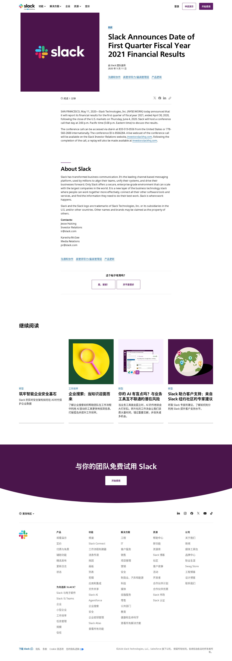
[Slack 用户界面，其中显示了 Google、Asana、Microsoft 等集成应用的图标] (140, 361)
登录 (176, 6)
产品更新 (157, 77)
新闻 (110, 27)
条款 (45, 648)
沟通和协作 (114, 77)
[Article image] (41, 361)
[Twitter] (154, 98)
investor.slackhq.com (139, 136)
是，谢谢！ (103, 284)
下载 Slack (24, 648)
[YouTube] (205, 514)
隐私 (38, 648)
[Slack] (27, 6)
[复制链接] (169, 98)
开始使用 (206, 6)
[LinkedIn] (164, 98)
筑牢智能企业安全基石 (38, 393)
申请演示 (189, 6)
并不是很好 (128, 284)
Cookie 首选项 (57, 648)
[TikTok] (211, 514)
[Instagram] (185, 514)
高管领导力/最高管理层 (136, 77)
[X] (198, 514)
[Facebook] (159, 98)
